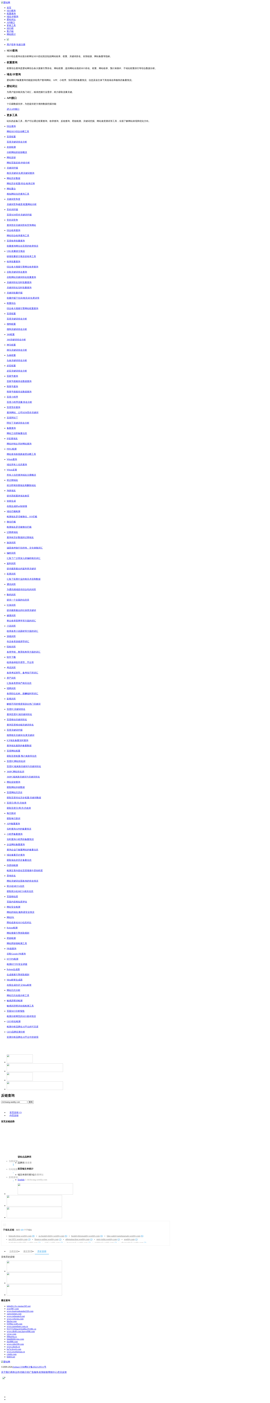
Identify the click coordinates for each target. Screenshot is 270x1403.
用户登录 (11, 44)
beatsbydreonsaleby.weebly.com (87, 1236)
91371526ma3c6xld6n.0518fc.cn (21, 1329)
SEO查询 (11, 10)
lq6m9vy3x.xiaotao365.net (19, 1306)
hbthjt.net (11, 1357)
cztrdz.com (11, 1354)
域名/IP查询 (12, 16)
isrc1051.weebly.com (20, 1239)
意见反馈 (62, 1372)
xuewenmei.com (14, 1314)
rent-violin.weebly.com (108, 1239)
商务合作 (15, 1372)
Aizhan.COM (19, 1367)
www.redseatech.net (16, 1316)
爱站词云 (11, 19)
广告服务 (33, 1372)
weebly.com (131, 1239)
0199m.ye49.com (14, 1324)
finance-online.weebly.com (47, 1239)
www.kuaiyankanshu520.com (20, 1311)
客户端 (10, 31)
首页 (9, 7)
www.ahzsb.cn (13, 1346)
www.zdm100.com (15, 1344)
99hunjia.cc (12, 1336)
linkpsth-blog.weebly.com (22, 1236)
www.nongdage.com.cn (17, 1326)
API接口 (11, 22)
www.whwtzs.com (15, 1319)
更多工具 (11, 25)
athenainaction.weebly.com (79, 1239)
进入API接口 (13, 109)
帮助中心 (52, 1372)
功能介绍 (24, 1372)
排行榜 (10, 28)
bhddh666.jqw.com (15, 1339)
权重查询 (11, 13)
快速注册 (20, 44)
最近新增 (27, 1251)
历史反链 (41, 1251)
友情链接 (43, 1372)
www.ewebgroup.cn (16, 1352)
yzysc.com (11, 1334)
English (21, 1179)
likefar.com (12, 1321)
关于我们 (5, 1372)
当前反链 (13, 1251)
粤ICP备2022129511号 (35, 1367)
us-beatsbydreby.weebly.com (53, 1236)
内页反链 (14, 1115)
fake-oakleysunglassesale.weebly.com (125, 1236)
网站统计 (11, 34)
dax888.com (12, 1341)
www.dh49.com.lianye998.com (21, 1331)
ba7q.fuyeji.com (14, 1349)
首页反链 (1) (16, 1112)
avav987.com (13, 1308)
